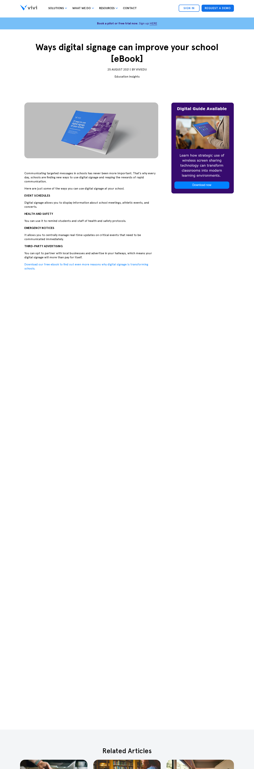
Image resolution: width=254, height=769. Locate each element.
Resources (107, 8)
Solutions (56, 8)
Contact (130, 8)
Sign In (189, 8)
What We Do (81, 8)
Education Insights (127, 76)
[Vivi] (28, 8)
